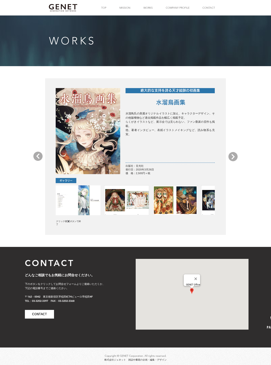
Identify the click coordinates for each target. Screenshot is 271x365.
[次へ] (38, 156)
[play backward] (60, 200)
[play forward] (210, 200)
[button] (78, 200)
